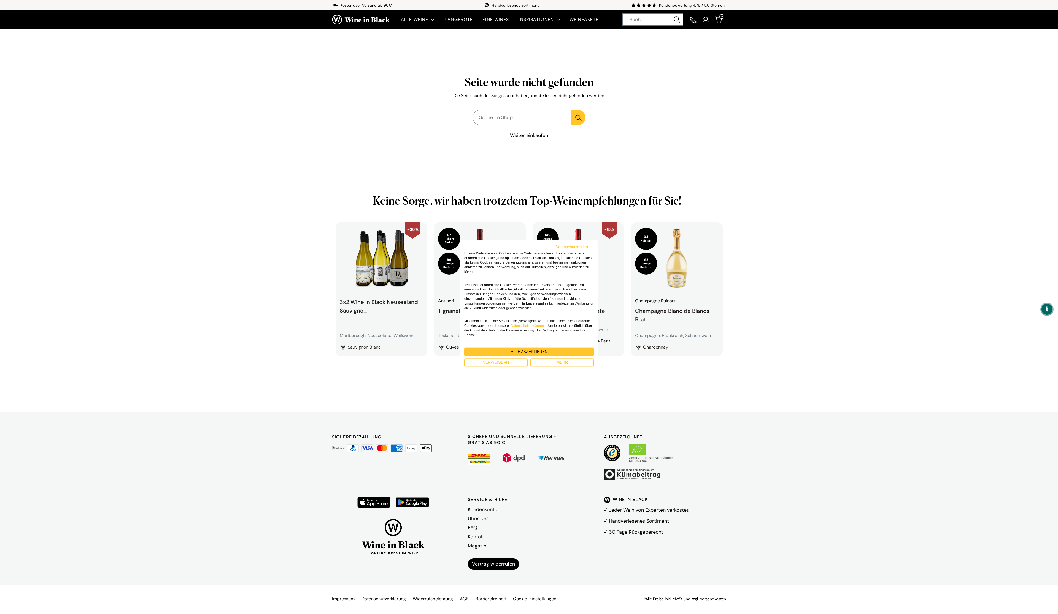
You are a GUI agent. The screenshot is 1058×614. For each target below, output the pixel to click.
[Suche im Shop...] (578, 117)
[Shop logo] (361, 20)
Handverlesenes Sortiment (639, 521)
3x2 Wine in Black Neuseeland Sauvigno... (379, 306)
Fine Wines (495, 19)
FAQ (472, 527)
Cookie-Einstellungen (534, 599)
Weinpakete (584, 19)
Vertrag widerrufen (493, 564)
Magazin (477, 545)
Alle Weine (414, 19)
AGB (464, 599)
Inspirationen (536, 19)
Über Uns (478, 518)
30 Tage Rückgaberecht (636, 532)
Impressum (343, 599)
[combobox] (652, 19)
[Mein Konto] (705, 19)
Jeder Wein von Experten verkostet (649, 510)
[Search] (677, 19)
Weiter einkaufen (529, 135)
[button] (1047, 309)
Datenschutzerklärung (383, 599)
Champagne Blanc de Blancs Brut (672, 314)
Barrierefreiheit (491, 599)
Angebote (458, 19)
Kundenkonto (483, 509)
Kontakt (476, 536)
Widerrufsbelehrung (433, 599)
